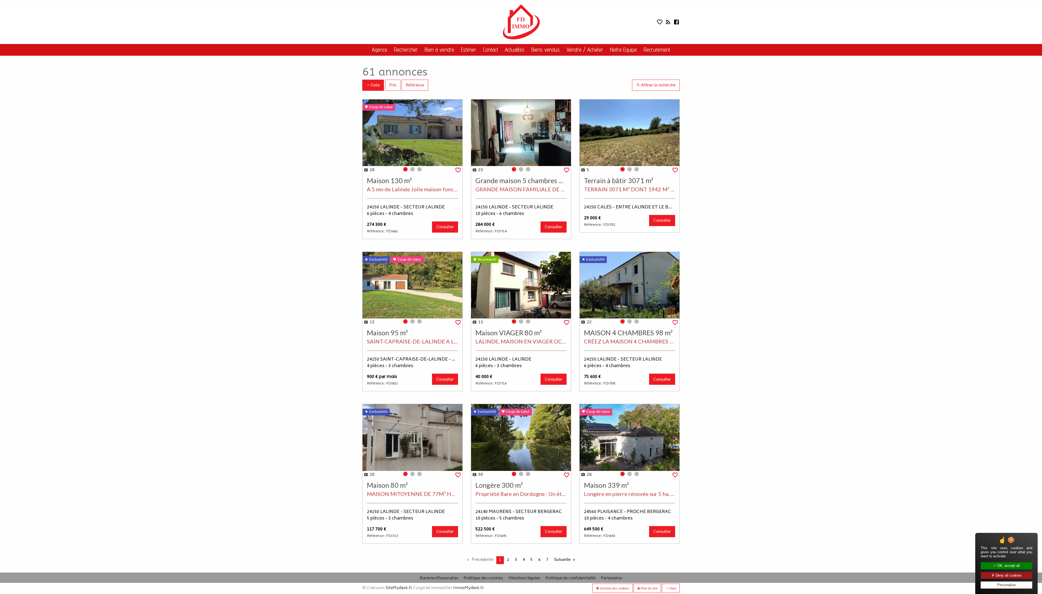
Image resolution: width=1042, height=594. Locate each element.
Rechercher (406, 49)
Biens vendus (545, 49)
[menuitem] (379, 50)
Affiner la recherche (658, 85)
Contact (490, 49)
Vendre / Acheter (585, 49)
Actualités (515, 49)
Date (375, 85)
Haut (672, 588)
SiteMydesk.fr (399, 588)
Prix (392, 85)
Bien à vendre (439, 49)
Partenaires (611, 577)
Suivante (562, 560)
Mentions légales (524, 577)
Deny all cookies (1008, 575)
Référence (415, 85)
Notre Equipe (623, 49)
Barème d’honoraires (439, 577)
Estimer (468, 49)
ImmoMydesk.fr (468, 588)
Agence (379, 49)
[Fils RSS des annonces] (667, 23)
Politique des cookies (483, 577)
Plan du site (648, 588)
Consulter (445, 226)
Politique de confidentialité (570, 577)
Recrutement (657, 49)
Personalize (1006, 585)
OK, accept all (1008, 566)
